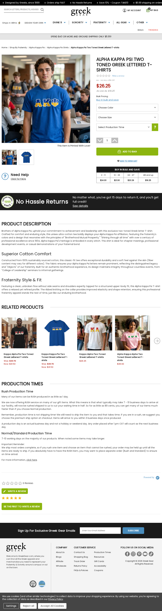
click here (31, 459)
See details (80, 206)
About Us (60, 552)
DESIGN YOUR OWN (34, 22)
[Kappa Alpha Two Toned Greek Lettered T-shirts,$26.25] (94, 332)
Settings (11, 606)
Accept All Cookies (52, 606)
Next (157, 341)
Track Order (79, 561)
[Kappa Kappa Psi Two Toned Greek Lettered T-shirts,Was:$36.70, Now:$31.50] (56, 332)
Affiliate (59, 561)
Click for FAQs (18, 178)
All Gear (121, 22)
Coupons (98, 570)
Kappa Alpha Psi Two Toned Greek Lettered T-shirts (18, 356)
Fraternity (100, 22)
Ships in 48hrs (9, 22)
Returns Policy (80, 566)
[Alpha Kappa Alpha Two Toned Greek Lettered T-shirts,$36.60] (132, 332)
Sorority (78, 22)
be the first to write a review (22, 506)
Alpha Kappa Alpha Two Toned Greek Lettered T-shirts (130, 357)
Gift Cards (99, 561)
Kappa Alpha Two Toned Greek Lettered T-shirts (92, 356)
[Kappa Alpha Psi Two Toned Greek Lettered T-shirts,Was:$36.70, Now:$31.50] (19, 332)
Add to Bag (130, 151)
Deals (141, 30)
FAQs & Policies (81, 570)
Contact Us (79, 552)
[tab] (15, 491)
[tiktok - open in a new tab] (151, 554)
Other (140, 22)
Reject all (28, 606)
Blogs (59, 557)
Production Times (102, 552)
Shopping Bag (81, 557)
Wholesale (61, 566)
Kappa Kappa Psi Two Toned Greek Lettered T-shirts (55, 357)
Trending (153, 30)
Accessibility (100, 566)
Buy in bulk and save (107, 99)
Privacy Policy (55, 599)
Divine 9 (57, 22)
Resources (99, 557)
